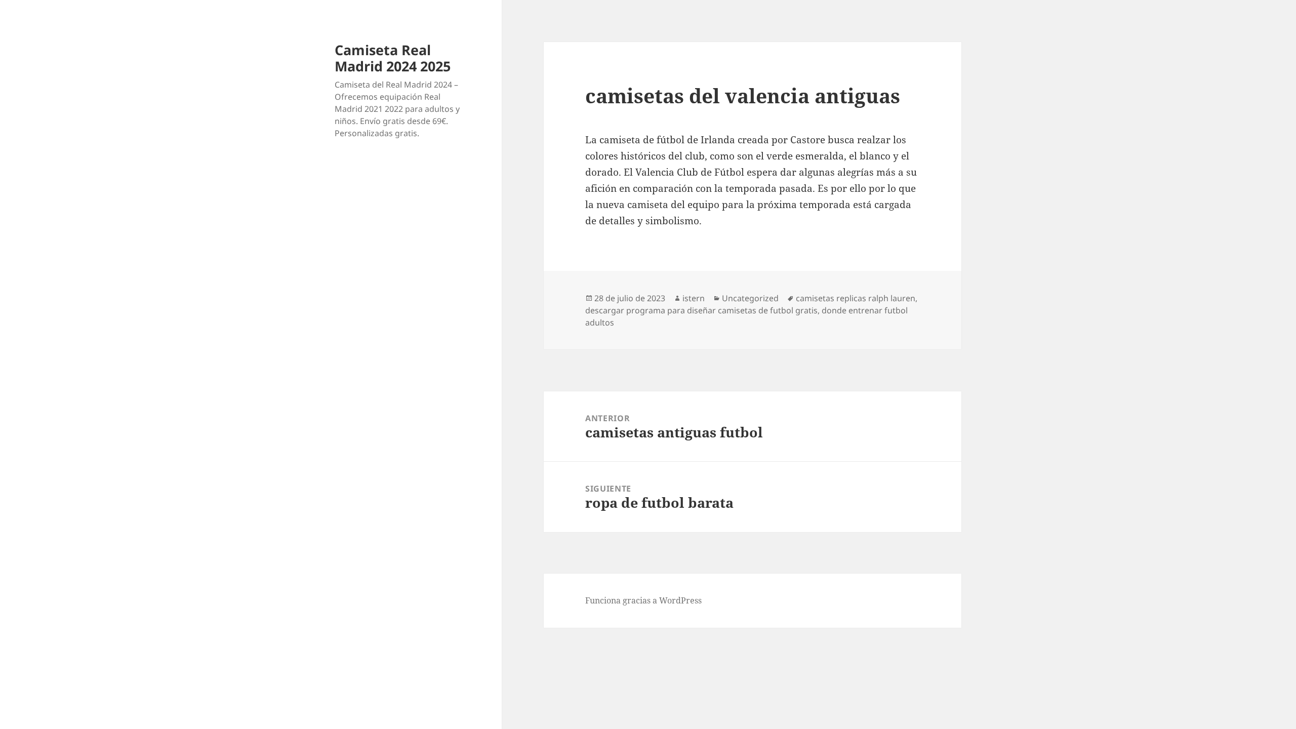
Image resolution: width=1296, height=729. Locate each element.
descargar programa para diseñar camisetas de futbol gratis (701, 310)
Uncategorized (750, 298)
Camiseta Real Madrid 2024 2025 (393, 57)
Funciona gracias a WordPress (643, 600)
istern (693, 298)
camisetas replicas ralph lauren (855, 298)
